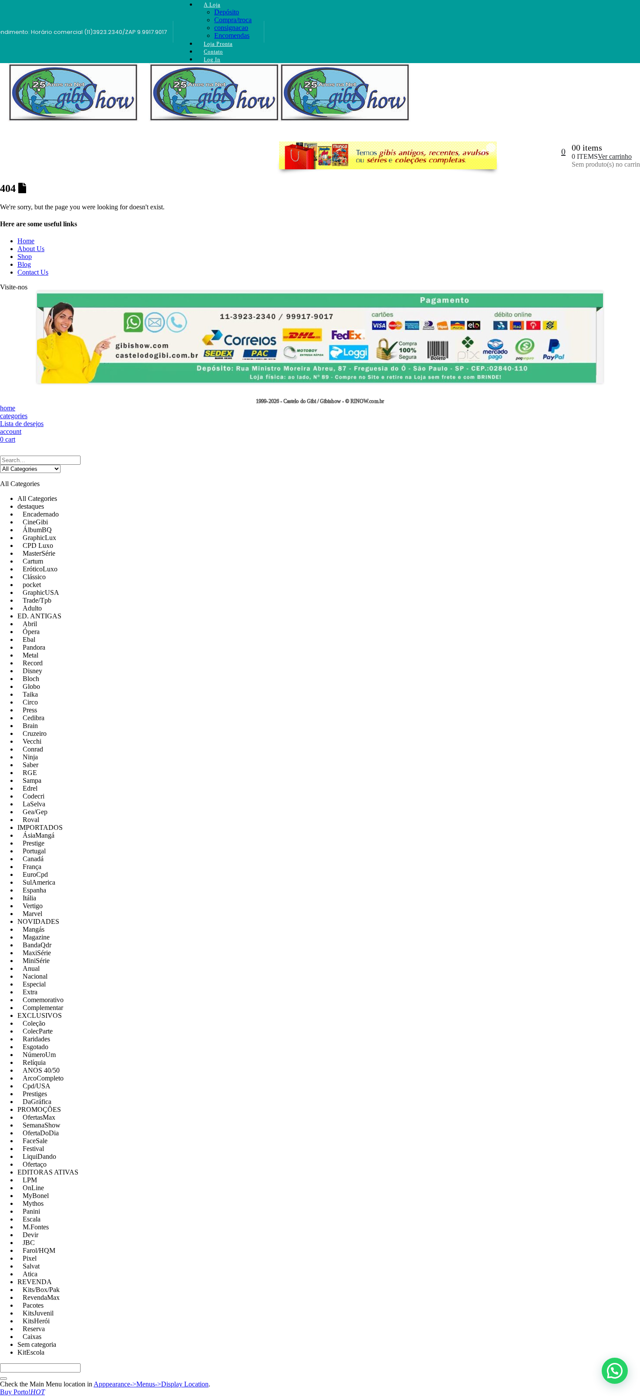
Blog (24, 264)
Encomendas (231, 35)
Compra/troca (233, 19)
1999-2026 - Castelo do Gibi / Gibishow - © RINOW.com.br (320, 401)
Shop (24, 256)
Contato (213, 52)
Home (25, 241)
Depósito (226, 12)
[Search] (3, 1378)
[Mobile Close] (5, 451)
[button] (615, 1371)
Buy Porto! (22, 1392)
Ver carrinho (615, 156)
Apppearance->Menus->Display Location (151, 1384)
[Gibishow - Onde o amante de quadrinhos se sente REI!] (70, 100)
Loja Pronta (218, 44)
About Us (30, 248)
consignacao (231, 27)
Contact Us (32, 272)
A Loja (212, 5)
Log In (212, 60)
